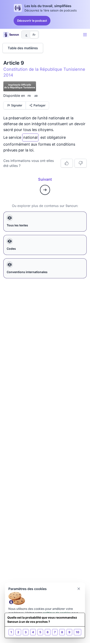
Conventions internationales (27, 272)
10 (77, 632)
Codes (11, 248)
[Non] (81, 163)
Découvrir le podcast (32, 20)
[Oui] (67, 163)
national (30, 137)
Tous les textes (17, 225)
